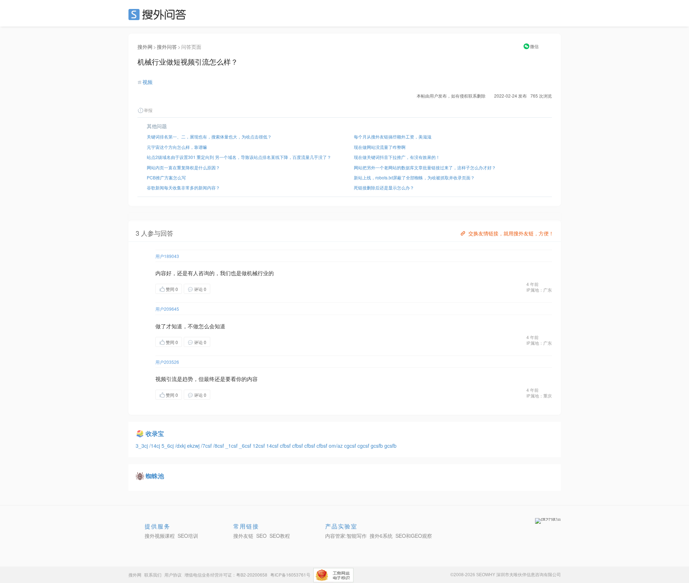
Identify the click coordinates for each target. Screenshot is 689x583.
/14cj (155, 445)
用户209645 (167, 309)
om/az (336, 445)
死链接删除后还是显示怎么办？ (384, 187)
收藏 (224, 289)
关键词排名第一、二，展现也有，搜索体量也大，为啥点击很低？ (209, 136)
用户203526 (167, 362)
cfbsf (286, 445)
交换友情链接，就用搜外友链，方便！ (511, 233)
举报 (148, 110)
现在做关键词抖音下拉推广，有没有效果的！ (397, 157)
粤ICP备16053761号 (290, 575)
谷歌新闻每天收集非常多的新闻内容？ (183, 187)
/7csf (207, 445)
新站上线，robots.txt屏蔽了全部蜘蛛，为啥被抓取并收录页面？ (414, 177)
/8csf (219, 445)
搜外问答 (167, 46)
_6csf (246, 445)
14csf (273, 445)
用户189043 (167, 256)
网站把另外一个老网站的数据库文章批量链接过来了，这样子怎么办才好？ (425, 167)
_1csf (232, 445)
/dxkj (181, 445)
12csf (259, 445)
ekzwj (194, 445)
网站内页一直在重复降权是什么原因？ (183, 167)
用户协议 (173, 575)
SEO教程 (279, 535)
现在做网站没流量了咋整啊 (380, 147)
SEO (158, 14)
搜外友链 (243, 535)
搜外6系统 (381, 535)
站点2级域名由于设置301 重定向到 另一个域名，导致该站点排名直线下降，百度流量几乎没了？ (239, 157)
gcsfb (377, 445)
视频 (147, 81)
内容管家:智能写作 (346, 535)
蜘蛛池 (155, 475)
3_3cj (142, 445)
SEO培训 (188, 535)
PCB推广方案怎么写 (166, 177)
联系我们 (152, 575)
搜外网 (145, 46)
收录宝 (155, 433)
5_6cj (168, 445)
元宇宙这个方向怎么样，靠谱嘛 (177, 147)
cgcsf (350, 445)
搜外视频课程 (160, 535)
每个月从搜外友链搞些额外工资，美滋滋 (392, 136)
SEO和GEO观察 (413, 535)
